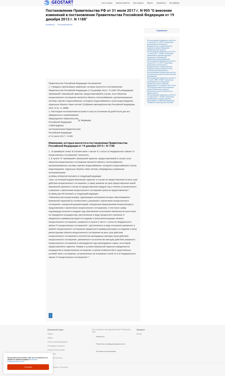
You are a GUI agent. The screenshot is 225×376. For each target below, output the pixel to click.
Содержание (161, 30)
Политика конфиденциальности (110, 344)
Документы (161, 3)
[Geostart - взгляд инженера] (58, 3)
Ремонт (150, 3)
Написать (100, 336)
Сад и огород (106, 3)
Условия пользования (106, 351)
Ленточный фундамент (57, 342)
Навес (50, 334)
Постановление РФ (65, 25)
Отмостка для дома (55, 350)
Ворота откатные (54, 358)
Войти (139, 334)
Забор (50, 338)
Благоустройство (123, 3)
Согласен (28, 367)
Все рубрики (174, 3)
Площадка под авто (56, 346)
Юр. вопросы (138, 3)
